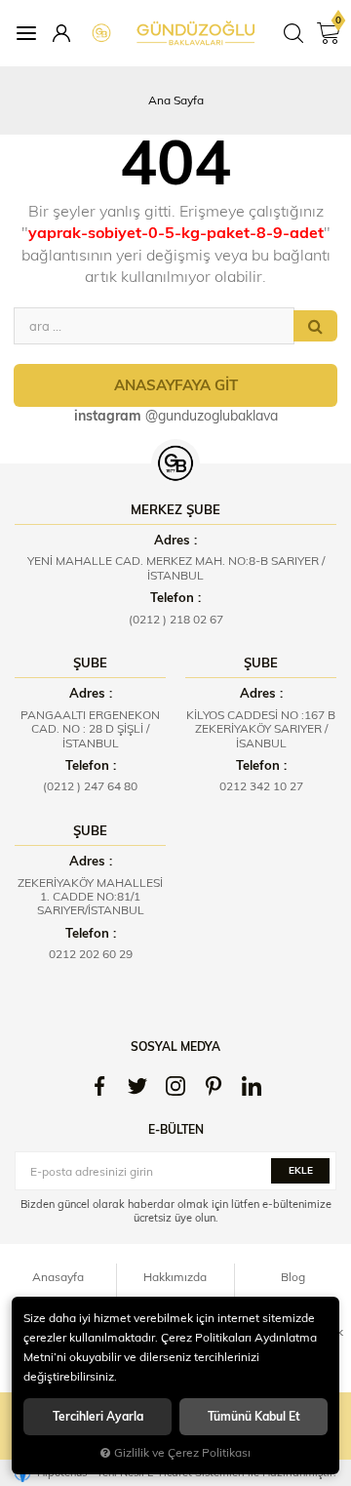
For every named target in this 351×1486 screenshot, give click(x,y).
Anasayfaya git (176, 385)
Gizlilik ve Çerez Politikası (182, 1452)
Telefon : (175, 597)
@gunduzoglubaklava (176, 415)
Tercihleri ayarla (98, 1416)
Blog (293, 1276)
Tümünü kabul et (254, 1416)
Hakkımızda (175, 1276)
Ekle (301, 1170)
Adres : (175, 539)
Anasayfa (58, 1276)
